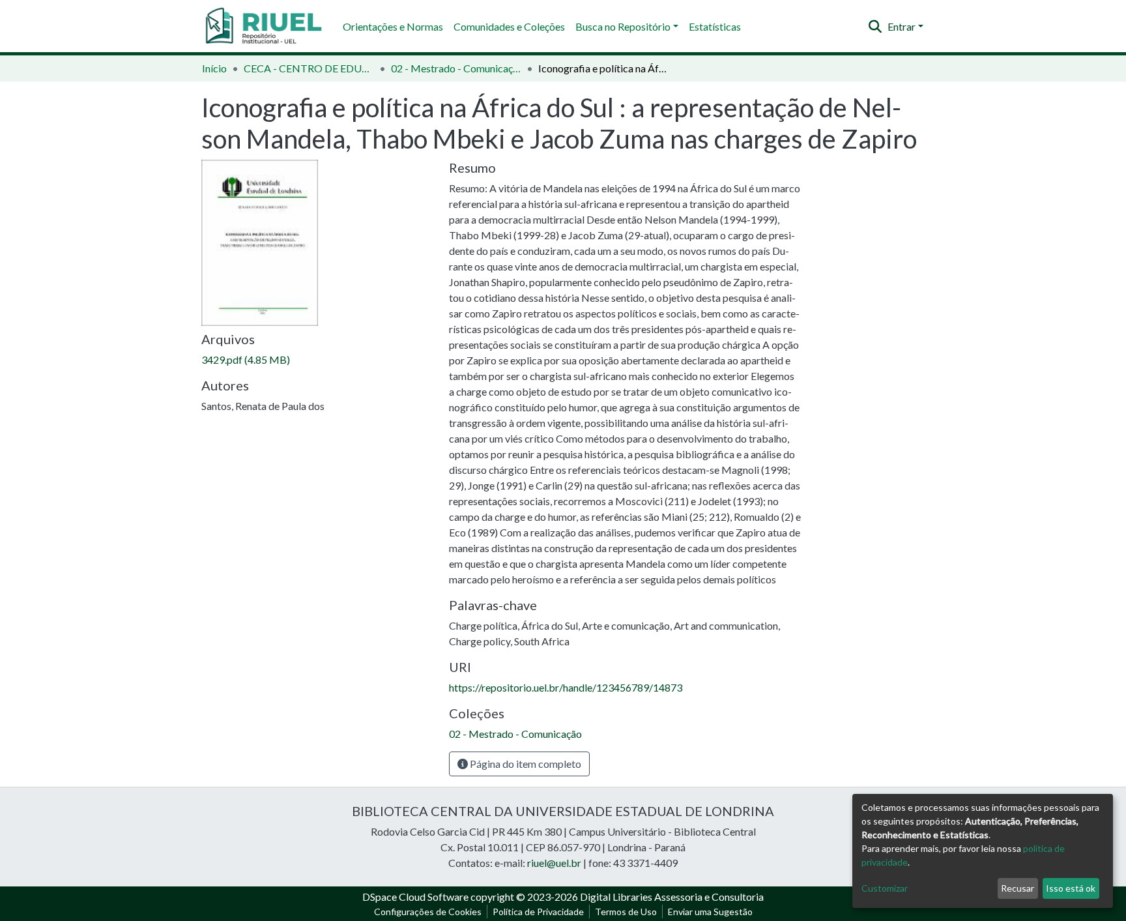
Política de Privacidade (538, 911)
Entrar (902, 26)
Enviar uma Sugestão (710, 911)
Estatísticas (715, 26)
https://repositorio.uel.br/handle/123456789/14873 (565, 687)
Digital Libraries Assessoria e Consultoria (672, 896)
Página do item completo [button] (524, 763)
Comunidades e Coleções (509, 26)
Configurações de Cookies (428, 911)
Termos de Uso (626, 911)
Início (214, 68)
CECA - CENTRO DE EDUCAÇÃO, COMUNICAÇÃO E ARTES (309, 68)
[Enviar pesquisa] (875, 27)
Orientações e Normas (393, 26)
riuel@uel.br (554, 862)
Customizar (884, 888)
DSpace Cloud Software (415, 896)
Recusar (1017, 888)
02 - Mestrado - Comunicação (456, 68)
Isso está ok (1070, 888)
